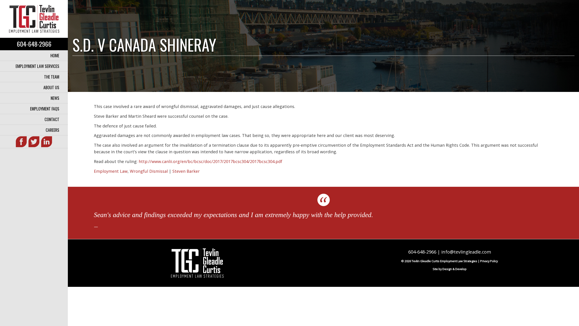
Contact (52, 119)
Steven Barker (186, 171)
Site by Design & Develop (450, 269)
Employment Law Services (37, 66)
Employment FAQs (44, 109)
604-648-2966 (34, 43)
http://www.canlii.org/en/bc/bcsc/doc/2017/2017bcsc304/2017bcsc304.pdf (210, 161)
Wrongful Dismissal (149, 171)
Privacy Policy (489, 261)
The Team (51, 77)
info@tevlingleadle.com (466, 252)
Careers (52, 130)
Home (54, 55)
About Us (51, 87)
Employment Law (111, 171)
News (55, 98)
